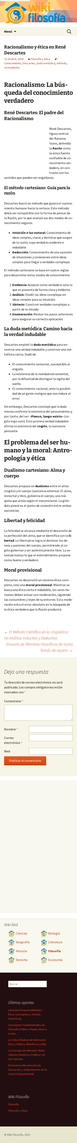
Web (7, 751)
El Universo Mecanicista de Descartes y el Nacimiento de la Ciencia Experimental (27, 1069)
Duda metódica (46, 63)
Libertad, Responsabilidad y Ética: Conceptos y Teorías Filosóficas (25, 1014)
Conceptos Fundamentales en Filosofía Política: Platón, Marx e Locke (27, 1029)
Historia (21, 951)
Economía (55, 960)
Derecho (22, 960)
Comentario (13, 701)
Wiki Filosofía (15, 1134)
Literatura (55, 942)
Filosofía (54, 951)
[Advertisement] (26, 148)
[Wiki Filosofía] (38, 13)
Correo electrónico (13, 740)
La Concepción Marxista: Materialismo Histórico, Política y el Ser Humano (26, 1055)
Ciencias (21, 933)
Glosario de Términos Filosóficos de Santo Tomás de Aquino (39, 647)
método (62, 63)
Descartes (29, 63)
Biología (54, 933)
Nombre (11, 729)
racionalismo (12, 67)
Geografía (23, 942)
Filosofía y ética (40, 59)
